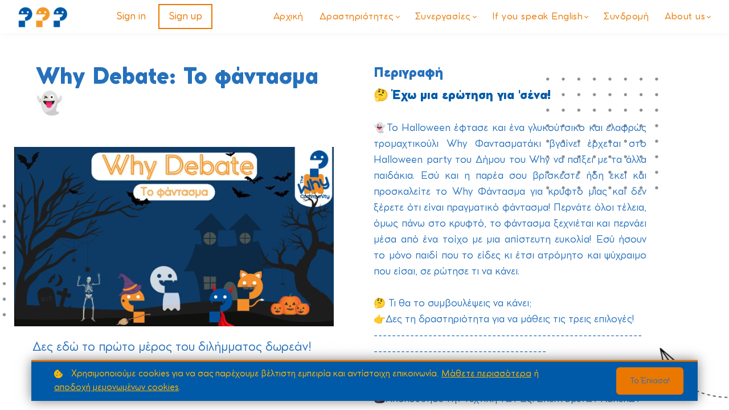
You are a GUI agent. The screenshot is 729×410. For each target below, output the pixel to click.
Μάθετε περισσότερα (486, 374)
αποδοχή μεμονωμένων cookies (116, 387)
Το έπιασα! (650, 381)
